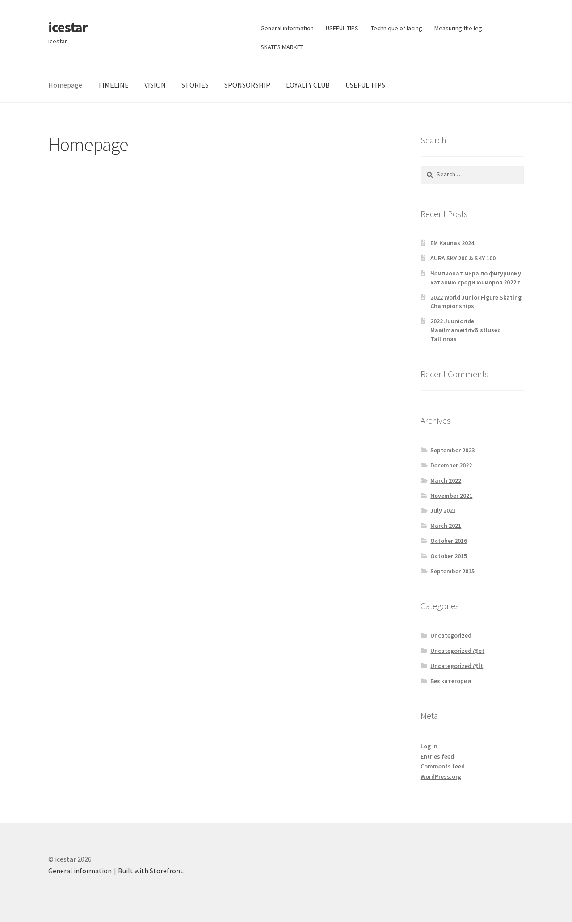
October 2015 (448, 556)
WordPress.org (441, 776)
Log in (429, 746)
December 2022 (451, 465)
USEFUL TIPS (342, 28)
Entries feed (437, 756)
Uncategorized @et (457, 651)
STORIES (195, 84)
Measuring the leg (458, 28)
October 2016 (448, 541)
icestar (68, 27)
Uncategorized (450, 635)
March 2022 (445, 480)
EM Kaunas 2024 (452, 243)
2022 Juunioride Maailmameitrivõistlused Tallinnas (465, 330)
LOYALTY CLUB (308, 84)
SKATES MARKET (282, 47)
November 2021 (451, 496)
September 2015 (452, 571)
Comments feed (443, 766)
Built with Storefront (150, 870)
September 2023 (452, 450)
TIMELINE (113, 84)
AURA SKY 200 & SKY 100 (463, 258)
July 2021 (443, 510)
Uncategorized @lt (456, 666)
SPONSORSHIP (247, 84)
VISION (155, 84)
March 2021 (445, 525)
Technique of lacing (396, 28)
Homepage (65, 84)
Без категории (450, 681)
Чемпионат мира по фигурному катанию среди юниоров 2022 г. (476, 277)
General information (287, 28)
